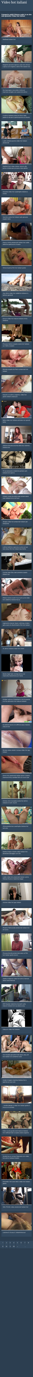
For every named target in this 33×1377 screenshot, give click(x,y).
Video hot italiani (14, 2)
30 (14, 1246)
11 (10, 1246)
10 (6, 1246)
